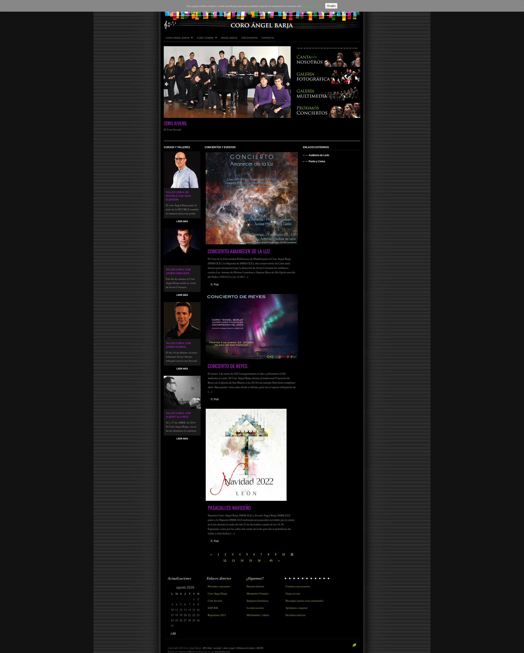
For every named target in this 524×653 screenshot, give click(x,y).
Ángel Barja (229, 38)
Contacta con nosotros (298, 586)
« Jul (173, 633)
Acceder (217, 648)
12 (224, 560)
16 (259, 560)
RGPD (260, 648)
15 (250, 560)
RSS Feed (207, 648)
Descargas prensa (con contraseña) (304, 600)
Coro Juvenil (204, 38)
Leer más (182, 221)
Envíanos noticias (295, 615)
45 (271, 560)
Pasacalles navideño (229, 507)
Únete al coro (293, 593)
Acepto (331, 5)
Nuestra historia (255, 586)
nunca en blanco (187, 651)
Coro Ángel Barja (177, 38)
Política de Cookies (245, 648)
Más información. (311, 6)
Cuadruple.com (222, 651)
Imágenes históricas (257, 600)
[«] (167, 84)
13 (233, 560)
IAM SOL (213, 608)
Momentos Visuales (258, 593)
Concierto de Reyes (227, 365)
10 (283, 554)
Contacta (268, 38)
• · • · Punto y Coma (314, 161)
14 (242, 560)
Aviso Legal (229, 648)
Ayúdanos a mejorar (296, 608)
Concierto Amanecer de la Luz (239, 251)
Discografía (249, 38)
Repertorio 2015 (217, 615)
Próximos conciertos (219, 586)
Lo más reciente (255, 608)
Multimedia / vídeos (258, 615)
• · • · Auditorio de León (316, 155)
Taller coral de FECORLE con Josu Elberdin (178, 196)
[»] (288, 84)
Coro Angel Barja (262, 14)
